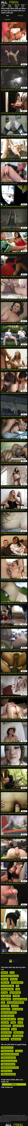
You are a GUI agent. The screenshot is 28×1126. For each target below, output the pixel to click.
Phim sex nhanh (13, 1117)
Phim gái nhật (4, 1120)
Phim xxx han (16, 1120)
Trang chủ (3, 5)
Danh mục (23, 5)
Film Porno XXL (6, 1116)
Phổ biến (20, 15)
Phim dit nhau (19, 1117)
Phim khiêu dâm (17, 1116)
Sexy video (10, 5)
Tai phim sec (23, 1116)
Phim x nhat (8, 1119)
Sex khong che (7, 1121)
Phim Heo (12, 1116)
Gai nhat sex (13, 1119)
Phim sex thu (2, 1119)
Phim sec (21, 1120)
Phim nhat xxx (10, 1120)
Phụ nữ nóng (17, 5)
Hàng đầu (7, 19)
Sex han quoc (24, 1117)
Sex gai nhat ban (19, 1119)
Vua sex (1, 1116)
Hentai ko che (6, 1117)
